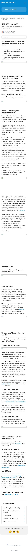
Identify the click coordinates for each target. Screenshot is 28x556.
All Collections (5, 18)
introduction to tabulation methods (16, 402)
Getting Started (20, 18)
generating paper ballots (8, 477)
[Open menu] (25, 3)
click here (22, 211)
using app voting (16, 476)
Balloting (12, 18)
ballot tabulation (5, 384)
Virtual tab (18, 444)
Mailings (21, 309)
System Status (14, 550)
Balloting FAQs (11, 494)
